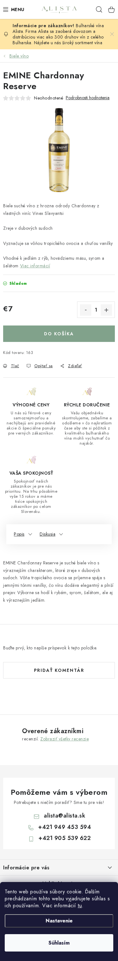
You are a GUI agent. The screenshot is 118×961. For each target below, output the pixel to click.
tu (80, 905)
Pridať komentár (59, 670)
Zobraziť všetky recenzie (64, 739)
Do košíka (59, 334)
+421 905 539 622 (64, 838)
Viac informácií (35, 266)
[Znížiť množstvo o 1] (85, 310)
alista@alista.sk (64, 816)
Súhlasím (59, 942)
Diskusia (47, 534)
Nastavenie (59, 920)
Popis (19, 534)
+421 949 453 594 (64, 827)
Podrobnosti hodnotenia (88, 97)
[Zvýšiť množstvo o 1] (106, 310)
